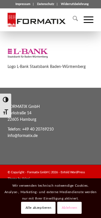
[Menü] (85, 20)
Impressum (22, 4)
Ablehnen (69, 207)
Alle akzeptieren (39, 207)
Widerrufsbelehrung (75, 4)
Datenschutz (45, 4)
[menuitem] (23, 4)
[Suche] (72, 20)
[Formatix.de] (42, 20)
